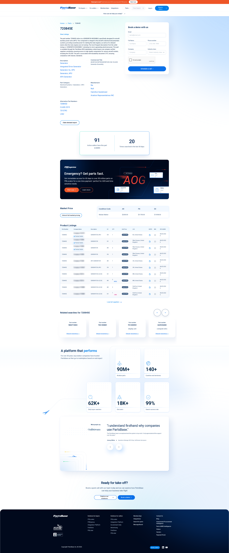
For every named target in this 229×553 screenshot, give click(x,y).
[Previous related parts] (157, 312)
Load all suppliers (113, 302)
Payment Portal (160, 535)
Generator (64, 63)
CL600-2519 (65, 107)
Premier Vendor (79, 236)
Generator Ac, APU (67, 70)
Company (131, 49)
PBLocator (91, 519)
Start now (133, 2)
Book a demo (160, 8)
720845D (63, 104)
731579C (63, 111)
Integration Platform (94, 525)
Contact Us (159, 516)
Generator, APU (66, 73)
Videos (158, 529)
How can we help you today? (112, 13)
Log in (150, 8)
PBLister (90, 530)
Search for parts (138, 521)
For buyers (82, 8)
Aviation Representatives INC (102, 95)
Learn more (86, 190)
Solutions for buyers (94, 516)
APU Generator (66, 77)
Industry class (152, 49)
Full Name (131, 40)
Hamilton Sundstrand (99, 92)
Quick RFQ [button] (125, 234)
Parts (70, 23)
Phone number (152, 40)
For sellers (93, 8)
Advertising (114, 527)
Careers (158, 532)
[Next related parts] (165, 312)
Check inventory (72, 334)
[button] (127, 8)
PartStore (91, 527)
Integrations (114, 8)
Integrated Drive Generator (70, 66)
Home (62, 23)
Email (129, 32)
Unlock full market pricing (71, 215)
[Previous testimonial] (110, 447)
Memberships (104, 8)
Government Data (116, 525)
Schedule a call (146, 69)
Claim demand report (70, 122)
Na (92, 85)
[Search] (143, 8)
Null (92, 88)
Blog (157, 519)
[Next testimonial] (119, 447)
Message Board (138, 524)
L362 (62, 114)
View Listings (64, 34)
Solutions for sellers (117, 516)
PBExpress (91, 522)
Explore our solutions (104, 497)
